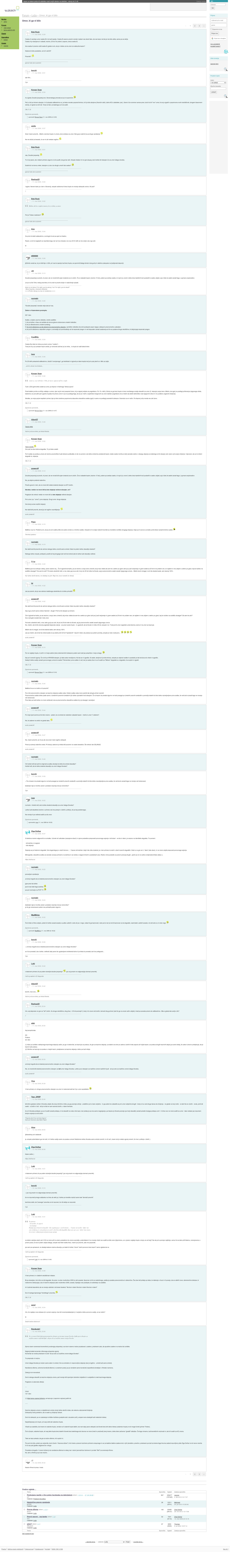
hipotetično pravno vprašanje (38, 1502)
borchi (34, 70)
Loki (33, 963)
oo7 (28, 1497)
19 (90, 1495)
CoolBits (35, 337)
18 (88, 1495)
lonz (33, 354)
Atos (33, 1127)
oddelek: (101, 1542)
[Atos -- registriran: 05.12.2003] (27, 1128)
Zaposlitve (5, 37)
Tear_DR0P (36, 1097)
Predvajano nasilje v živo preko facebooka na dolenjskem (49, 1495)
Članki (3, 34)
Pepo (33, 522)
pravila (6, 46)
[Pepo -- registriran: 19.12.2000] (27, 522)
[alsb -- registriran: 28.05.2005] (27, 1024)
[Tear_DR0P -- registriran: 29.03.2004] (27, 1097)
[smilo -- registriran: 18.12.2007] (27, 127)
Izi (32, 583)
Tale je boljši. (29, 447)
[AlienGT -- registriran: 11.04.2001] (27, 420)
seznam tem (214, 64)
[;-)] (27, 1461)
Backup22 (35, 179)
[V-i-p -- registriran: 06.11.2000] (27, 562)
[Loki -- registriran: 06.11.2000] (27, 964)
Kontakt (47, 1549)
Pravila (3, 1549)
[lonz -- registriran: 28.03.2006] (27, 355)
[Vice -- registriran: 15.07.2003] (27, 1082)
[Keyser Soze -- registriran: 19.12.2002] (27, 90)
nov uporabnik (215, 44)
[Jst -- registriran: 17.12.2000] (27, 271)
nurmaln (34, 298)
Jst (32, 271)
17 (85, 1495)
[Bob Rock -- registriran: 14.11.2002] (27, 33)
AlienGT (34, 419)
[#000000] (27, 257)
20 (92, 1495)
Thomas (177, 1524)
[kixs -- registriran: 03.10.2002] (27, 230)
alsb (33, 1023)
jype (33, 798)
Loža (35, 1506)
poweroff (35, 468)
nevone (176, 1495)
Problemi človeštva (39, 1499)
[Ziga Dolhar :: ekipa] (27, 832)
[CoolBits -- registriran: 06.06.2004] (27, 338)
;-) (32, 1460)
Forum (3, 25)
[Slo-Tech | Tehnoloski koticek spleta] (12, 9)
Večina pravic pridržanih (15, 1549)
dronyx (29, 1511)
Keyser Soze (36, 90)
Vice (33, 1081)
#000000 (34, 256)
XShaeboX (30, 1526)
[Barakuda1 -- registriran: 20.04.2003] (27, 1330)
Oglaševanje (39, 1549)
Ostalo (3, 43)
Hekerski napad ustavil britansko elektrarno (45, 1)
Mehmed (177, 1502)
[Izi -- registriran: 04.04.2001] (27, 584)
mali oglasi (7, 28)
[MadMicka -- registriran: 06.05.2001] (27, 916)
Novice (3, 19)
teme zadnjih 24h (9, 30)
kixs (33, 229)
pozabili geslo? (215, 46)
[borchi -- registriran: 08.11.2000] (27, 71)
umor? (29, 1524)
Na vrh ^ (226, 1549)
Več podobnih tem (28, 1534)
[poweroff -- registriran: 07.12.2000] (27, 469)
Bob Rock (35, 32)
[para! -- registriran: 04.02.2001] (27, 1306)
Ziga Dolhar (36, 831)
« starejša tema (90, 1542)
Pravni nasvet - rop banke (37, 1516)
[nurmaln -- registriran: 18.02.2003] (27, 299)
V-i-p (33, 561)
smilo (33, 126)
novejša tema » (138, 1542)
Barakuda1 (35, 1329)
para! (33, 1305)
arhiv (5, 22)
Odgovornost (29, 1549)
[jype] (27, 799)
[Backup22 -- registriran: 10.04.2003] (27, 180)
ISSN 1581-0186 (57, 1549)
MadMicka (35, 915)
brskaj (6, 40)
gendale (29, 1504)
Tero (28, 1518)
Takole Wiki (29, 427)
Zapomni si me (217, 29)
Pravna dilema (32, 1509)
